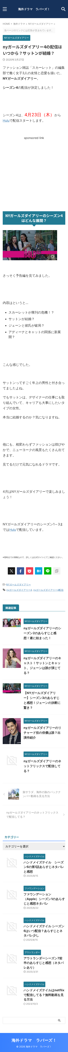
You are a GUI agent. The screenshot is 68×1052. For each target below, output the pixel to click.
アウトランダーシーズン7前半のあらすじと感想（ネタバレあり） (44, 962)
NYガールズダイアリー (18, 584)
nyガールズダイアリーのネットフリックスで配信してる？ (42, 766)
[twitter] (11, 571)
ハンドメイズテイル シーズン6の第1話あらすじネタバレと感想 (44, 866)
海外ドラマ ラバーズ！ (34, 9)
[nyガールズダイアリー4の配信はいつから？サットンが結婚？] (38, 571)
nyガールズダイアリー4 (19, 589)
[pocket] (29, 571)
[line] (47, 571)
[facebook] (20, 571)
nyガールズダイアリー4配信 (48, 589)
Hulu (6, 120)
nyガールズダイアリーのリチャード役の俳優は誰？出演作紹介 (42, 732)
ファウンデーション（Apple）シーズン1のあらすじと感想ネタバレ (44, 898)
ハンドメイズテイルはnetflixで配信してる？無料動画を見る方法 (44, 994)
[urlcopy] (56, 571)
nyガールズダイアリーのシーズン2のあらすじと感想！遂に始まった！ (42, 633)
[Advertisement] (34, 174)
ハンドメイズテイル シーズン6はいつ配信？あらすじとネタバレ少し (44, 930)
